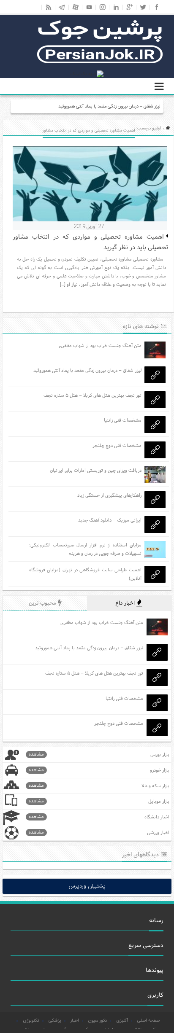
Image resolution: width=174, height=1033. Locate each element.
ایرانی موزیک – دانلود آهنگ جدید (109, 520)
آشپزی (122, 1021)
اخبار (75, 1021)
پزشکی (55, 1021)
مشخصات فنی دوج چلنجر (116, 445)
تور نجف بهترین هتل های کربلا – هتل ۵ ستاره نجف (92, 395)
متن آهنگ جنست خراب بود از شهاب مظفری (100, 346)
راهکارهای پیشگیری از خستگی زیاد (109, 495)
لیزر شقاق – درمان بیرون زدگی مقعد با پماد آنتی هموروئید (109, 106)
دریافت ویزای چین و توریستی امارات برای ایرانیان (95, 470)
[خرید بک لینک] (87, 74)
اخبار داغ (125, 603)
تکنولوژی (31, 1021)
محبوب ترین (43, 603)
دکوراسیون (97, 1021)
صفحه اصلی (148, 1021)
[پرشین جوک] (100, 62)
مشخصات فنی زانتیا (122, 420)
